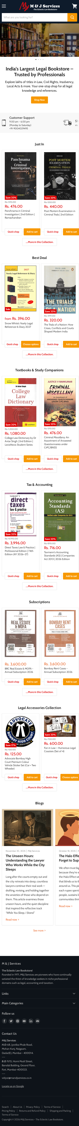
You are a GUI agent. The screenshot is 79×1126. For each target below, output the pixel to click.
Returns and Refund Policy (32, 1110)
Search (5, 1106)
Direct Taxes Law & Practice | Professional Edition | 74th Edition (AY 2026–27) (20, 551)
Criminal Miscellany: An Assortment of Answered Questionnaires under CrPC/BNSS (57, 442)
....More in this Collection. (39, 242)
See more (38, 930)
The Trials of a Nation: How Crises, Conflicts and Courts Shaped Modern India (59, 328)
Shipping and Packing (60, 1110)
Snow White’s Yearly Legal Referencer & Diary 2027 (19, 325)
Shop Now (39, 99)
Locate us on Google (13, 1086)
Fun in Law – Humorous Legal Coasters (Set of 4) (60, 749)
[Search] (72, 17)
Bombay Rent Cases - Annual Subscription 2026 (58, 670)
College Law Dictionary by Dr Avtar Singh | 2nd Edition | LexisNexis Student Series (20, 441)
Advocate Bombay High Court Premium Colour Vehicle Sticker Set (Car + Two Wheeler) (20, 763)
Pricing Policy (8, 1110)
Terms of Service (52, 1106)
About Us (17, 1106)
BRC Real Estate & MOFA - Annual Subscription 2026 (19, 670)
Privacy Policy (33, 1106)
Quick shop (13, 231)
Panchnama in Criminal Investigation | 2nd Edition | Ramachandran (20, 214)
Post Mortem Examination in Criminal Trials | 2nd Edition (59, 212)
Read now (12, 919)
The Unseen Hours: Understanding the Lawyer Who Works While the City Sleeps (25, 862)
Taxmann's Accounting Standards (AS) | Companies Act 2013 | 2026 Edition (59, 556)
